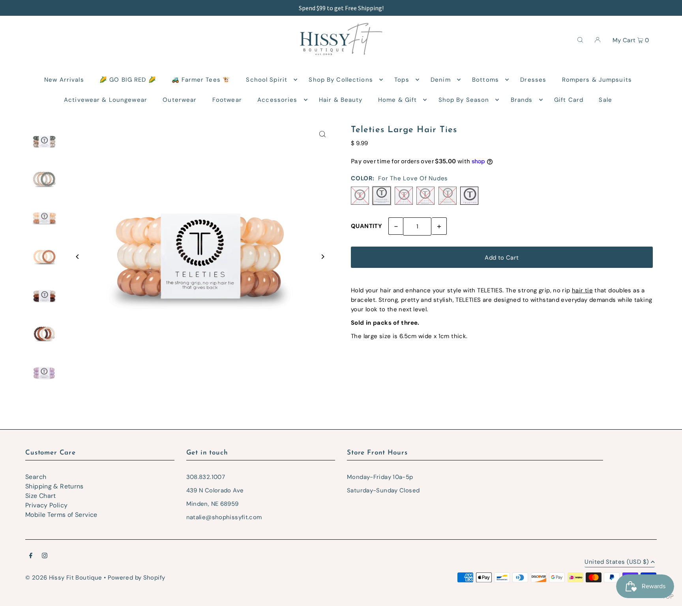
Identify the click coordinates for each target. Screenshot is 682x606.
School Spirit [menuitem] (266, 80)
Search (35, 477)
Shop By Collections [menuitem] (341, 80)
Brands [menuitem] (522, 100)
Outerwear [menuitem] (180, 100)
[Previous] (77, 257)
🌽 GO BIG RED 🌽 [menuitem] (127, 80)
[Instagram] (44, 556)
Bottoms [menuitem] (485, 80)
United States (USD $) (617, 562)
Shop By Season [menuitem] (463, 100)
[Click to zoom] (322, 134)
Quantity (366, 226)
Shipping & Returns (54, 486)
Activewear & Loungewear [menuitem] (105, 100)
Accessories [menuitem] (277, 100)
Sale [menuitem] (605, 100)
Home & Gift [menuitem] (397, 100)
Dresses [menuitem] (533, 80)
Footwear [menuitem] (227, 100)
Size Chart (40, 496)
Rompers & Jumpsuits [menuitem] (597, 80)
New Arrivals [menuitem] (64, 80)
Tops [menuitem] (401, 80)
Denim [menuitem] (441, 80)
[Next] (322, 257)
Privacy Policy (46, 505)
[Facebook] (30, 556)
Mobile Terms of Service (61, 515)
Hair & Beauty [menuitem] (341, 100)
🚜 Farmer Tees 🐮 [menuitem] (201, 80)
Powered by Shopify (136, 578)
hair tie (582, 290)
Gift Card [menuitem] (568, 100)
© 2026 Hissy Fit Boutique (63, 578)
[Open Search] (580, 39)
